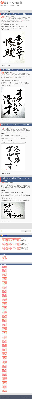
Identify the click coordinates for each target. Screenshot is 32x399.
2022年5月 (4, 306)
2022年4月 (4, 307)
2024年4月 (4, 275)
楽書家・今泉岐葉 (11, 2)
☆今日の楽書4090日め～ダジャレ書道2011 (11, 249)
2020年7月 (4, 335)
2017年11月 (4, 377)
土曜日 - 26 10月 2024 (9, 72)
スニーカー (6, 129)
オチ (27, 73)
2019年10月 (4, 346)
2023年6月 (4, 288)
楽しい (2, 21)
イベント (4, 256)
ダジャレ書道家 (18, 18)
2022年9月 (4, 300)
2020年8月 (4, 333)
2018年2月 (4, 373)
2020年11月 (4, 329)
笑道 (18, 21)
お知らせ (8, 17)
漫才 (11, 77)
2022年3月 (4, 308)
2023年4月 (4, 291)
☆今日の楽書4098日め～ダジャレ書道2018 (11, 240)
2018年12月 (4, 360)
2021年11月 (4, 313)
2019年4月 (4, 354)
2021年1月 (4, 327)
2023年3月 (4, 292)
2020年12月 (4, 328)
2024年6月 (4, 273)
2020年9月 (4, 332)
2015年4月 (4, 390)
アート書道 (23, 17)
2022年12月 (4, 296)
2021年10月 (4, 315)
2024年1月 (4, 279)
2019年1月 (4, 358)
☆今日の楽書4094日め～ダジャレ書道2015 (11, 244)
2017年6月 (4, 383)
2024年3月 (4, 277)
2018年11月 (4, 361)
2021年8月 (4, 317)
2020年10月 (4, 331)
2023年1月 (4, 295)
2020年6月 (4, 336)
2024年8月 (4, 270)
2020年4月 (4, 338)
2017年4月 (4, 386)
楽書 (6, 21)
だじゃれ (6, 18)
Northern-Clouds (26, 396)
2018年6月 (4, 367)
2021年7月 (4, 319)
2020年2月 (4, 341)
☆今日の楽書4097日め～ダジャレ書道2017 (11, 242)
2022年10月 (4, 299)
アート (19, 17)
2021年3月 (4, 324)
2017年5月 (4, 385)
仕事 (3, 260)
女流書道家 (12, 20)
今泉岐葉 (8, 20)
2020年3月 (4, 340)
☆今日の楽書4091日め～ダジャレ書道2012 (11, 248)
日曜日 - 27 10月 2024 (9, 16)
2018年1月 (4, 374)
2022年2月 (4, 310)
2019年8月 (4, 349)
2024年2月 (4, 278)
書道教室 (28, 20)
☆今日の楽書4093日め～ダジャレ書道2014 (11, 245)
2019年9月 (4, 348)
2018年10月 (4, 362)
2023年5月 (4, 290)
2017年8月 (4, 381)
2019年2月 (4, 357)
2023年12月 (4, 281)
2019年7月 (4, 350)
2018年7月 (4, 366)
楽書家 (8, 21)
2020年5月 (4, 337)
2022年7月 (4, 303)
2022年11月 (4, 298)
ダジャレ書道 (11, 18)
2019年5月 (4, 353)
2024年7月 (4, 271)
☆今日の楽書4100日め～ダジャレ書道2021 (11, 238)
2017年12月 (4, 375)
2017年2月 (4, 388)
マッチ (17, 186)
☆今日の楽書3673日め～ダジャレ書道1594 (15, 124)
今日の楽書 (8, 184)
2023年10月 (4, 283)
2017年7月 (4, 382)
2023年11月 (4, 282)
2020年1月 (4, 342)
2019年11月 (4, 345)
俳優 (25, 186)
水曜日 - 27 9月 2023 (9, 127)
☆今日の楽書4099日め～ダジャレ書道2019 (11, 239)
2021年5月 (4, 321)
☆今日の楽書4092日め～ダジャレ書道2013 (11, 247)
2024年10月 (4, 267)
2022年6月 (4, 304)
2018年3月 (4, 371)
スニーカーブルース (14, 129)
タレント (8, 186)
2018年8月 (4, 365)
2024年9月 (4, 269)
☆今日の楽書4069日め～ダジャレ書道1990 (15, 14)
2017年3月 (4, 387)
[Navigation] (1, 8)
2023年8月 (4, 286)
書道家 (24, 20)
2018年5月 (4, 369)
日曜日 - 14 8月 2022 (9, 182)
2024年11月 (4, 266)
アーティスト (14, 17)
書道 (21, 20)
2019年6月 (4, 352)
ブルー (14, 130)
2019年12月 (4, 344)
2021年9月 (4, 316)
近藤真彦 (21, 21)
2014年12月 (4, 391)
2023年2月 (4, 294)
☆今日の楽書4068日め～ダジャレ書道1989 (15, 70)
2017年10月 (4, 378)
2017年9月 (4, 379)
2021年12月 (4, 312)
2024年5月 (4, 274)
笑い (16, 21)
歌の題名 (12, 21)
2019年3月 (4, 356)
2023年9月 (4, 285)
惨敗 (16, 20)
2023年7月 (4, 287)
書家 (19, 20)
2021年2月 (4, 325)
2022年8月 (4, 302)
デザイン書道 (24, 18)
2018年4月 (4, 370)
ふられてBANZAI (4, 75)
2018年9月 (4, 363)
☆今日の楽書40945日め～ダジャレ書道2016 (11, 243)
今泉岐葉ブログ (6, 235)
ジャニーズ (7, 185)
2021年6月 (4, 320)
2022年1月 (4, 311)
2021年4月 (4, 323)
